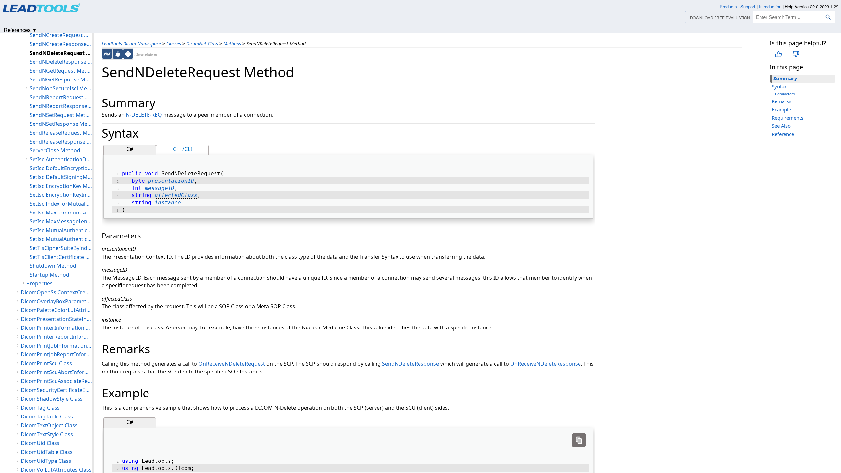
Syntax (779, 86)
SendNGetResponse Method (61, 79)
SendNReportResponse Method (61, 106)
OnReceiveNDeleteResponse (545, 363)
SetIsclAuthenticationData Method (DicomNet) (61, 159)
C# (129, 149)
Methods (232, 43)
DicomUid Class (40, 443)
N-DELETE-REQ (144, 114)
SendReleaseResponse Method (61, 141)
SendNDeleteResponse (410, 363)
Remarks (781, 101)
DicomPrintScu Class (46, 363)
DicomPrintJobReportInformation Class (56, 354)
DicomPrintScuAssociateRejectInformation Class (56, 381)
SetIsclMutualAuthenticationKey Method (61, 239)
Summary (785, 78)
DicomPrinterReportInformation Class (56, 336)
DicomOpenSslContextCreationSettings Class (56, 292)
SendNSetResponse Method (61, 123)
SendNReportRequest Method (61, 97)
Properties (39, 283)
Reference (783, 134)
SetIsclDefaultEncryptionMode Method (61, 168)
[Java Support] (118, 54)
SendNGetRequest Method (61, 70)
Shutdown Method (53, 265)
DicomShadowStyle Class (52, 398)
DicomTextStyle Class (47, 434)
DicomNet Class (202, 43)
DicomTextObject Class (49, 425)
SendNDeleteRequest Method (61, 52)
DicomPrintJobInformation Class (56, 345)
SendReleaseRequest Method (61, 132)
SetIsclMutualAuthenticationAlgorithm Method (61, 230)
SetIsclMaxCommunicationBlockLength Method (61, 212)
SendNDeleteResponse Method (61, 61)
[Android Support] (128, 54)
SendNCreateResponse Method (61, 44)
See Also (781, 126)
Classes (173, 43)
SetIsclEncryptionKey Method (61, 186)
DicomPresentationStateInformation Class (56, 319)
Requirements (787, 117)
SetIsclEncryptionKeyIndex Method (61, 194)
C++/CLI (182, 149)
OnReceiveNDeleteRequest (231, 363)
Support (747, 6)
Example (781, 109)
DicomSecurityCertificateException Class (56, 390)
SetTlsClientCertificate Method (61, 256)
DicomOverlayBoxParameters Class (56, 301)
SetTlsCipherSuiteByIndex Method (61, 248)
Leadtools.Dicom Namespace (131, 43)
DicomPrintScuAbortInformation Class (56, 372)
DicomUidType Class (46, 460)
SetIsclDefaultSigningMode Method (61, 177)
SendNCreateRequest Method (61, 35)
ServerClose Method (55, 150)
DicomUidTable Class (47, 452)
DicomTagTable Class (47, 416)
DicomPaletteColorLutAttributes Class (56, 310)
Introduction (770, 6)
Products (728, 6)
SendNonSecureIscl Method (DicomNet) (61, 88)
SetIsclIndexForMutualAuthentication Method (61, 203)
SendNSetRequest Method (61, 115)
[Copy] (579, 440)
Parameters (785, 93)
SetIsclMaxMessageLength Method (61, 221)
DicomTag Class (40, 407)
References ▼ (20, 29)
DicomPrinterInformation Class (56, 327)
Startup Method (49, 274)
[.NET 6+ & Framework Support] (107, 54)
